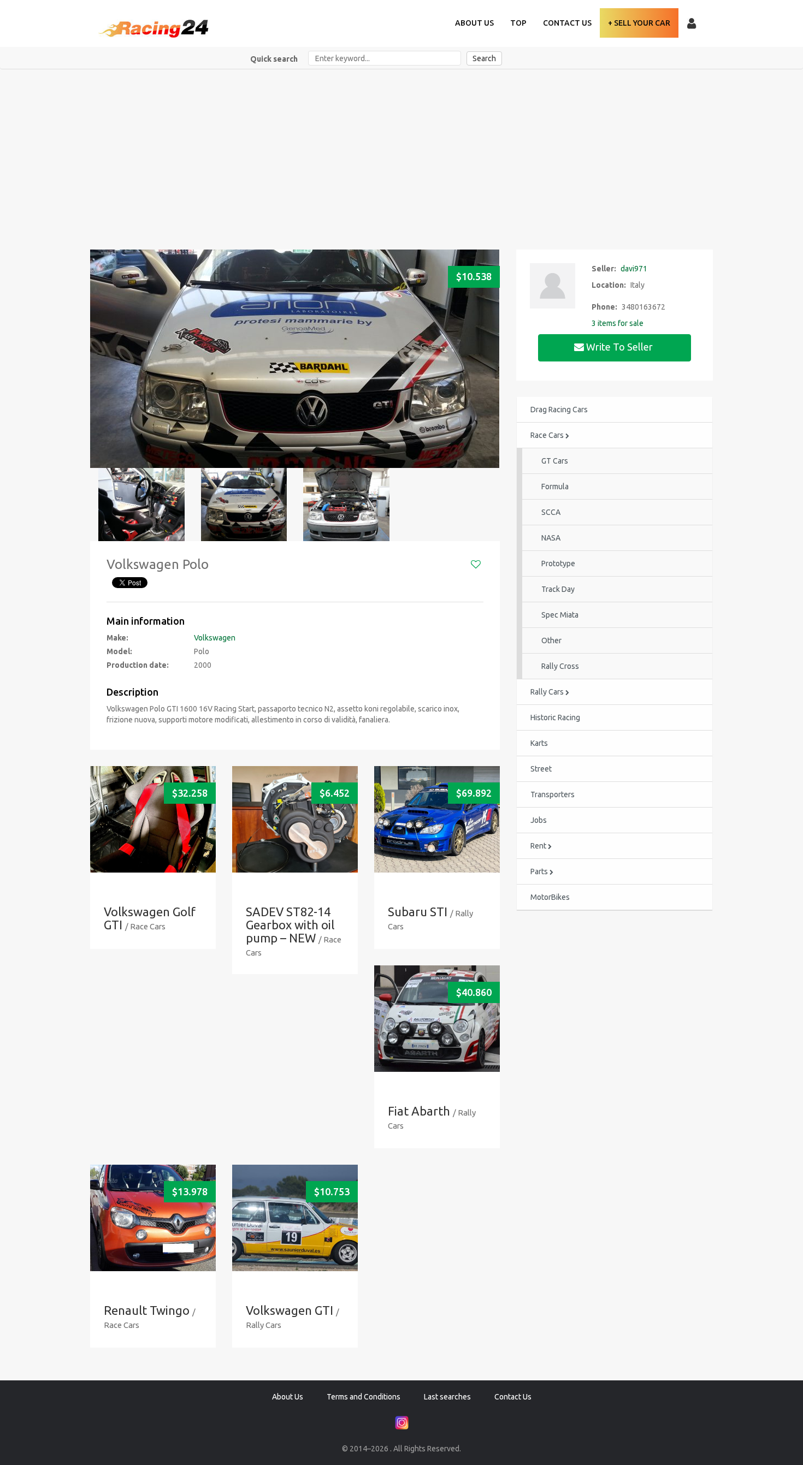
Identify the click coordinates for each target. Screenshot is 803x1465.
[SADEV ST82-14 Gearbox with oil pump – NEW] (295, 819)
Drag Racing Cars (559, 409)
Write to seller (619, 346)
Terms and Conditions (363, 1396)
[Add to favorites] (476, 564)
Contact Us (567, 23)
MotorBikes (550, 897)
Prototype (558, 563)
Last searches (447, 1396)
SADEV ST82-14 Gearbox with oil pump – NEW (290, 925)
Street (541, 768)
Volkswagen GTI (289, 1310)
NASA (550, 537)
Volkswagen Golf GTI (150, 918)
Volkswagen (214, 637)
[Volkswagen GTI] (295, 1218)
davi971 (634, 268)
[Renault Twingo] (153, 1218)
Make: (117, 637)
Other (551, 640)
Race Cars (547, 435)
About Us (474, 23)
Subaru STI (417, 911)
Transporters (552, 794)
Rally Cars (547, 691)
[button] (103, 358)
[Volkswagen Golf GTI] (153, 819)
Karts (539, 743)
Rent (539, 845)
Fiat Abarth (419, 1111)
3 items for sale (617, 323)
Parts (540, 871)
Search (484, 58)
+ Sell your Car (639, 23)
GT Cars (554, 460)
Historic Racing (555, 717)
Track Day (558, 589)
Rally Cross (560, 666)
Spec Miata (559, 614)
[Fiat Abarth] (437, 1018)
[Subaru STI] (437, 819)
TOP (518, 23)
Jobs (538, 820)
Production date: (138, 665)
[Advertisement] (401, 151)
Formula (555, 486)
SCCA (550, 512)
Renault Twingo (147, 1310)
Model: (119, 651)
